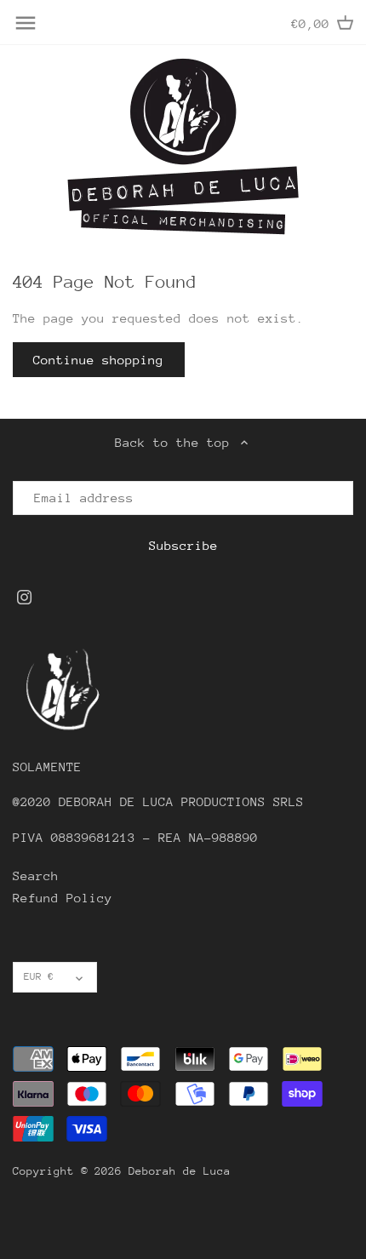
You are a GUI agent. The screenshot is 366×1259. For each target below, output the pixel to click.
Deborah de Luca (180, 1171)
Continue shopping (98, 359)
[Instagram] (24, 596)
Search (36, 875)
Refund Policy (62, 897)
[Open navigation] (25, 23)
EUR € (39, 976)
